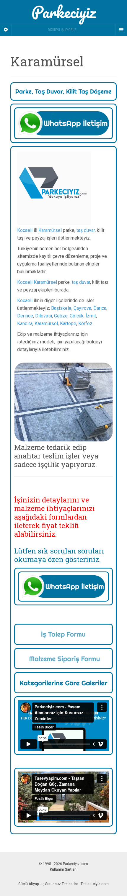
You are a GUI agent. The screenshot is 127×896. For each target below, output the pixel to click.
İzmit (91, 316)
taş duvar (85, 230)
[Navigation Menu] (121, 30)
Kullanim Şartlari (63, 869)
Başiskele (61, 308)
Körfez (85, 323)
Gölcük (77, 316)
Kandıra (24, 323)
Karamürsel (50, 230)
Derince (25, 316)
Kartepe (68, 323)
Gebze (61, 316)
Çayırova (82, 308)
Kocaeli (24, 230)
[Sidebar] (6, 30)
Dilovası (43, 316)
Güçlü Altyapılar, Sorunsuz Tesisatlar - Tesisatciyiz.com (63, 884)
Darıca (99, 308)
